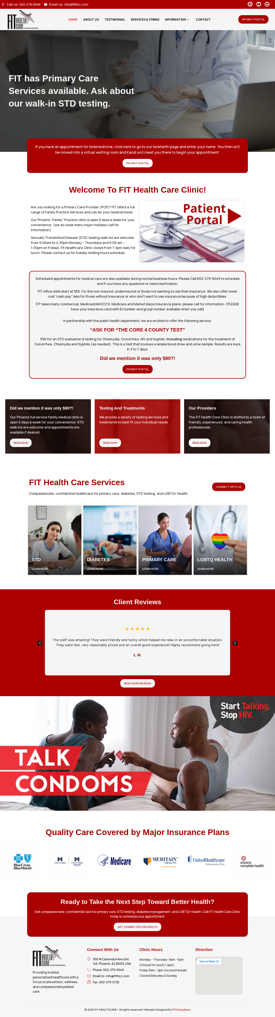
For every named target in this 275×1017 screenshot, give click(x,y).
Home (73, 19)
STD (36, 559)
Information (175, 19)
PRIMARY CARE (159, 559)
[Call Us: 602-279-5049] (3, 4)
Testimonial (115, 19)
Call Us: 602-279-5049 (23, 4)
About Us (91, 19)
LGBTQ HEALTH (214, 559)
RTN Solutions (181, 1010)
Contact (203, 19)
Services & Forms (145, 19)
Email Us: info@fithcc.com (68, 4)
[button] (40, 643)
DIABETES (98, 559)
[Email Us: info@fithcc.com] (45, 4)
